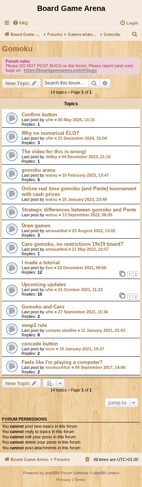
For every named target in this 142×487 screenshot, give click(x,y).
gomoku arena (38, 170)
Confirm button (39, 114)
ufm (49, 119)
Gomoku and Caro (43, 307)
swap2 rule (34, 325)
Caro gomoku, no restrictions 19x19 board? (72, 244)
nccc (50, 349)
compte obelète (60, 330)
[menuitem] (20, 23)
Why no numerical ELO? (50, 133)
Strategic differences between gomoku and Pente (79, 210)
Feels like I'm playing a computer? (62, 362)
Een (49, 267)
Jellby (51, 156)
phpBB (51, 473)
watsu (51, 175)
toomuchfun (57, 367)
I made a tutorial (41, 262)
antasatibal (56, 230)
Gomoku (17, 49)
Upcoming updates (44, 284)
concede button (40, 344)
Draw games (36, 225)
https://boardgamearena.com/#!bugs (60, 70)
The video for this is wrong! (54, 151)
